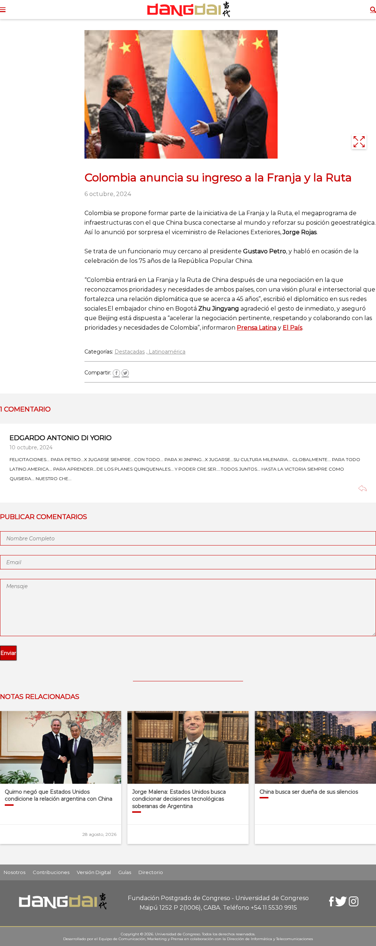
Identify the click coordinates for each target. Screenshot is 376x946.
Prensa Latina (256, 327)
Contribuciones (51, 872)
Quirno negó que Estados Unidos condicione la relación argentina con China (58, 795)
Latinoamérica (167, 351)
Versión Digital (94, 872)
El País (292, 327)
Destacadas (130, 351)
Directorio (150, 872)
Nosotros (14, 872)
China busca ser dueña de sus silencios (309, 792)
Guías (124, 872)
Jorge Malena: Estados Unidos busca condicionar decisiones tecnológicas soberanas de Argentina (179, 799)
